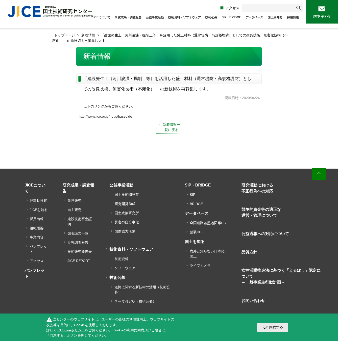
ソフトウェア (125, 268)
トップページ (64, 35)
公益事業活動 (155, 17)
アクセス (232, 8)
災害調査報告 (78, 242)
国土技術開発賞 (127, 195)
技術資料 (121, 259)
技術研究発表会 (80, 252)
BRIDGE (196, 204)
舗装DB (195, 232)
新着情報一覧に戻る (171, 127)
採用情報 (293, 17)
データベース (254, 17)
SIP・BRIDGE (231, 17)
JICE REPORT (79, 261)
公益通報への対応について (265, 234)
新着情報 (88, 35)
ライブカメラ (200, 265)
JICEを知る (39, 210)
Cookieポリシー (72, 330)
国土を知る (275, 17)
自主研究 (74, 210)
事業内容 (37, 237)
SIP (192, 195)
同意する (273, 327)
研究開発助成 (125, 204)
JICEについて (101, 17)
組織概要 (37, 228)
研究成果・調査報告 (128, 17)
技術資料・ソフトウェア (184, 17)
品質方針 (249, 252)
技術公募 (211, 17)
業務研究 (74, 201)
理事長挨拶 (38, 201)
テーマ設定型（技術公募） (135, 301)
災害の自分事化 (127, 222)
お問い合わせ (322, 16)
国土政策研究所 (127, 213)
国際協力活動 (125, 231)
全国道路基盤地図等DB (208, 223)
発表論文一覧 (78, 233)
